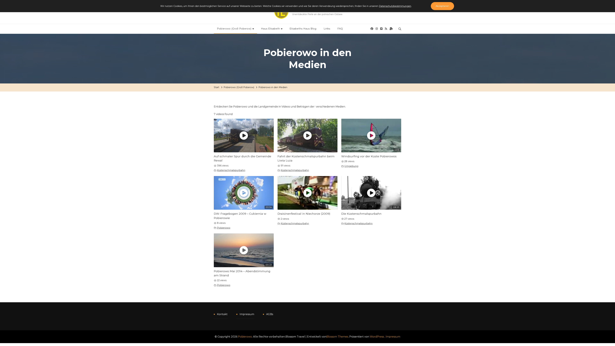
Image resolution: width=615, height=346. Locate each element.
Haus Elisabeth (270, 28)
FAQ (340, 28)
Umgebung (351, 166)
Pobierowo (223, 227)
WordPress (377, 336)
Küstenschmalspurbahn (231, 170)
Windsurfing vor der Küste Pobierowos (369, 156)
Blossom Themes (337, 336)
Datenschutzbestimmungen (395, 6)
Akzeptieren (442, 6)
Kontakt (222, 314)
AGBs (269, 314)
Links (327, 28)
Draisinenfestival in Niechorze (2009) (304, 213)
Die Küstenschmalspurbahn (361, 213)
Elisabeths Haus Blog (303, 28)
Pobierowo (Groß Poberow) (234, 28)
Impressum (247, 314)
